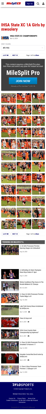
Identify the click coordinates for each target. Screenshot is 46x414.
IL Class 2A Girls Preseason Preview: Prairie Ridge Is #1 (32, 295)
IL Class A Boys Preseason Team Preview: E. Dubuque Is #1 (30, 367)
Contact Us (12, 398)
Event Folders (6, 44)
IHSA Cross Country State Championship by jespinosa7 (29, 331)
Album (37, 55)
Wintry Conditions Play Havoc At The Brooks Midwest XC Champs (32, 283)
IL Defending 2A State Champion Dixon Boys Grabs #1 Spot (30, 271)
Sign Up (30, 4)
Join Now (23, 81)
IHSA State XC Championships (23, 36)
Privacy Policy (21, 398)
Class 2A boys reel (26, 318)
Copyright (21, 389)
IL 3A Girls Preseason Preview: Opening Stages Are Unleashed (30, 247)
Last (5, 55)
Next (14, 55)
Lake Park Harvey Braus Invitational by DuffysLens (31, 307)
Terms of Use (31, 398)
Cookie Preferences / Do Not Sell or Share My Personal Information (22, 401)
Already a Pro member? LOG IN (23, 86)
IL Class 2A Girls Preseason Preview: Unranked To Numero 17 (32, 343)
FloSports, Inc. (28, 389)
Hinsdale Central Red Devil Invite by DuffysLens (31, 355)
